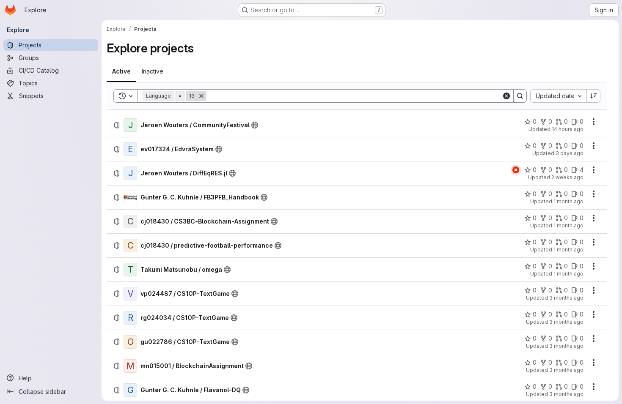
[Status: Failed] (516, 170)
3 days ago (569, 153)
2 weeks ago (567, 177)
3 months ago (566, 298)
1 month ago (568, 201)
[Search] (520, 96)
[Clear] (506, 96)
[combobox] (558, 96)
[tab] (121, 71)
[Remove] (201, 96)
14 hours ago (567, 129)
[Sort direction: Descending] (593, 96)
